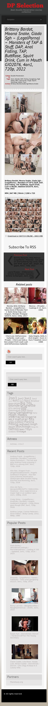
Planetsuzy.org (16, 682)
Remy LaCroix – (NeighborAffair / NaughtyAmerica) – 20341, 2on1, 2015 (24, 608)
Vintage (21, 431)
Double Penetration (17, 76)
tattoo (20, 82)
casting (16, 408)
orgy (11, 421)
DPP (23, 410)
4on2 (21, 401)
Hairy (34, 413)
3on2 (34, 399)
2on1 (12, 398)
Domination (14, 410)
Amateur (35, 401)
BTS (10, 408)
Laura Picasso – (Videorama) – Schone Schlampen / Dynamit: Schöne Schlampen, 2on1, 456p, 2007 (20, 275)
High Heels (17, 415)
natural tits (22, 80)
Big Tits (26, 403)
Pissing (13, 424)
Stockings (14, 82)
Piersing (29, 421)
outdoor (19, 422)
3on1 (27, 398)
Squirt (34, 80)
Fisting (26, 79)
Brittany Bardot (16, 84)
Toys (24, 82)
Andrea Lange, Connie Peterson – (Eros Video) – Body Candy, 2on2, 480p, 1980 (24, 514)
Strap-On (34, 427)
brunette (28, 405)
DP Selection (25, 6)
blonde (17, 79)
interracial (16, 417)
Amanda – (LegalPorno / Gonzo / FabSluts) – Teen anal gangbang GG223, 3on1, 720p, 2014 (24, 580)
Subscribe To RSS (22, 247)
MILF (16, 80)
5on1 (27, 400)
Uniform (12, 432)
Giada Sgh (25, 84)
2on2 (21, 398)
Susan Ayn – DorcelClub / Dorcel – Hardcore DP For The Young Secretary (24, 636)
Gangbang (32, 79)
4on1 (12, 79)
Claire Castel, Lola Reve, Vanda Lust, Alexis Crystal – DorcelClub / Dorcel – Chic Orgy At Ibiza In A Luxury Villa (24, 665)
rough (29, 80)
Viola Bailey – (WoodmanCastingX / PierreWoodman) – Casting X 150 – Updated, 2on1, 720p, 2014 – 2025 (24, 549)
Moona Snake (33, 84)
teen (22, 429)
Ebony (30, 410)
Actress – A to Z (17, 444)
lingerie (30, 417)
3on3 (10, 401)
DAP (21, 79)
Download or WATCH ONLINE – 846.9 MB (25, 236)
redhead (24, 424)
